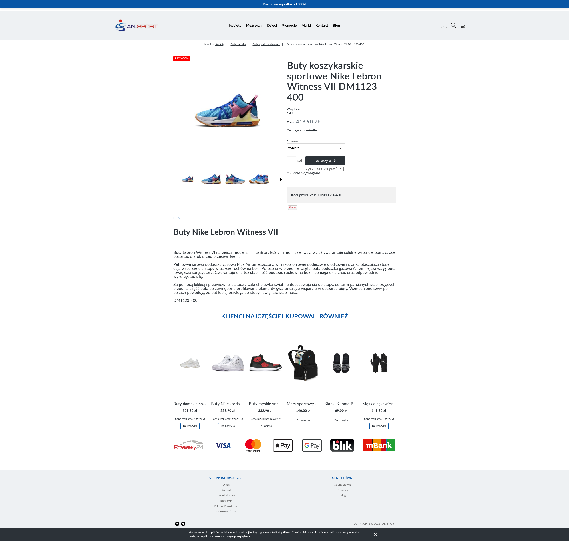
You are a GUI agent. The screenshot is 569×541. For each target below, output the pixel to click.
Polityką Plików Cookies (287, 532)
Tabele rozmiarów (226, 511)
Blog (343, 495)
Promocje (343, 490)
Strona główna (342, 484)
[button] (281, 179)
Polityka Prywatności (226, 506)
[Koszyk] (463, 28)
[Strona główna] (137, 25)
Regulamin (226, 500)
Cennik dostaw (226, 495)
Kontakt (226, 490)
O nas (226, 484)
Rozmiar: (293, 141)
